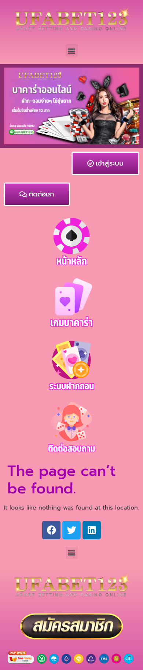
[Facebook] (51, 530)
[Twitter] (71, 530)
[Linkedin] (91, 530)
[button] (72, 50)
